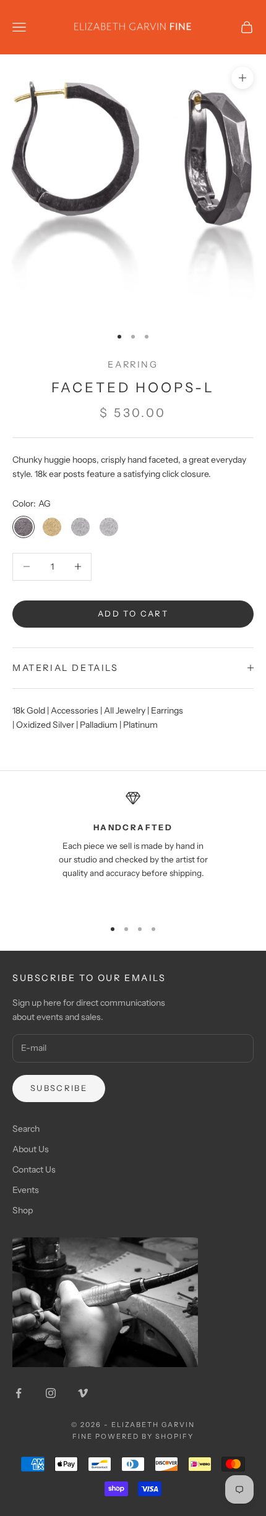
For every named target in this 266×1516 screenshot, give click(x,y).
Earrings (167, 710)
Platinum (140, 724)
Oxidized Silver (45, 724)
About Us (30, 1149)
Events (25, 1189)
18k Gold (28, 710)
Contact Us (34, 1169)
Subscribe (58, 1088)
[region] (133, 849)
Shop (22, 1210)
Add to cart (133, 613)
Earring (133, 364)
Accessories (74, 710)
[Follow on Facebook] (18, 1393)
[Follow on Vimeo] (83, 1393)
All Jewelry (124, 710)
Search (26, 1128)
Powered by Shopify (144, 1436)
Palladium (99, 724)
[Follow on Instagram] (51, 1393)
